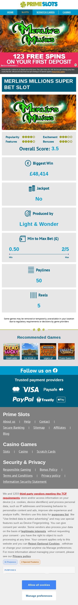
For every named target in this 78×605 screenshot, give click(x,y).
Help (27, 421)
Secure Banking (13, 427)
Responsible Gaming (17, 469)
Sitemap (39, 427)
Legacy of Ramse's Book (48, 358)
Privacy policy (50, 475)
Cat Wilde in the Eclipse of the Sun (29, 358)
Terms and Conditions (18, 475)
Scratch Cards (46, 12)
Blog (6, 433)
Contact (44, 421)
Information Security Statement (25, 481)
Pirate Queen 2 (66, 358)
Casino (67, 12)
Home (10, 12)
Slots (25, 12)
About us (9, 421)
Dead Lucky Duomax (11, 358)
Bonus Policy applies (58, 72)
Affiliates (60, 427)
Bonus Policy (48, 469)
